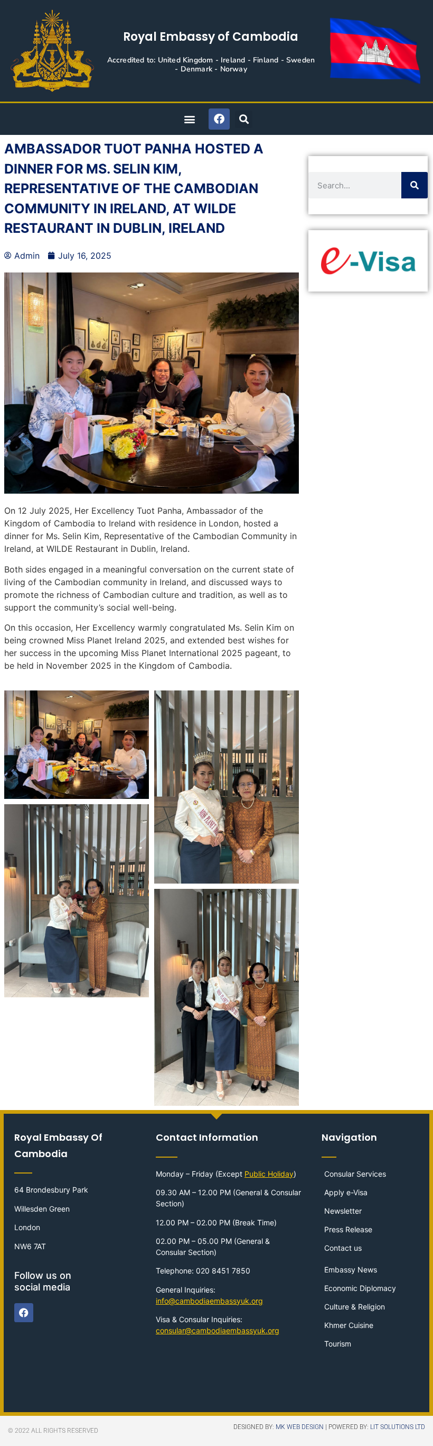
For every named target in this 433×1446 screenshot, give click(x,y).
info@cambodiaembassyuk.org (209, 1300)
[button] (189, 119)
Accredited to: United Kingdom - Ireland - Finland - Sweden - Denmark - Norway (211, 64)
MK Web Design (300, 1427)
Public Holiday (269, 1173)
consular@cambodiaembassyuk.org (217, 1330)
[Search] (414, 185)
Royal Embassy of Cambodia (210, 37)
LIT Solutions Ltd (397, 1427)
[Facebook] (219, 119)
